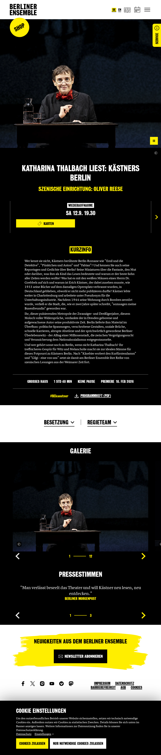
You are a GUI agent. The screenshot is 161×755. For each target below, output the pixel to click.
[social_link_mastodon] (71, 683)
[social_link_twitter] (32, 683)
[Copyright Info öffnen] (156, 153)
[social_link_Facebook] (23, 683)
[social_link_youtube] (51, 683)
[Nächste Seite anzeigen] (156, 217)
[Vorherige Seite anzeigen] (17, 556)
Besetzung (56, 422)
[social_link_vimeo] (61, 683)
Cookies (136, 687)
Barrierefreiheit (103, 687)
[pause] (154, 141)
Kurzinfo (80, 249)
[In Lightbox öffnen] (141, 544)
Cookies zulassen (32, 743)
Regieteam (99, 422)
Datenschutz (23, 734)
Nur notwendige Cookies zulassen (78, 743)
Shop (19, 27)
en (119, 10)
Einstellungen (43, 734)
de (114, 10)
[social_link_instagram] (42, 683)
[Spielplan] (137, 9)
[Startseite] (23, 9)
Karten (49, 224)
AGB (123, 687)
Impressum (102, 683)
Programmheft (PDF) (95, 396)
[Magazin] (127, 9)
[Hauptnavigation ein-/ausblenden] (147, 10)
